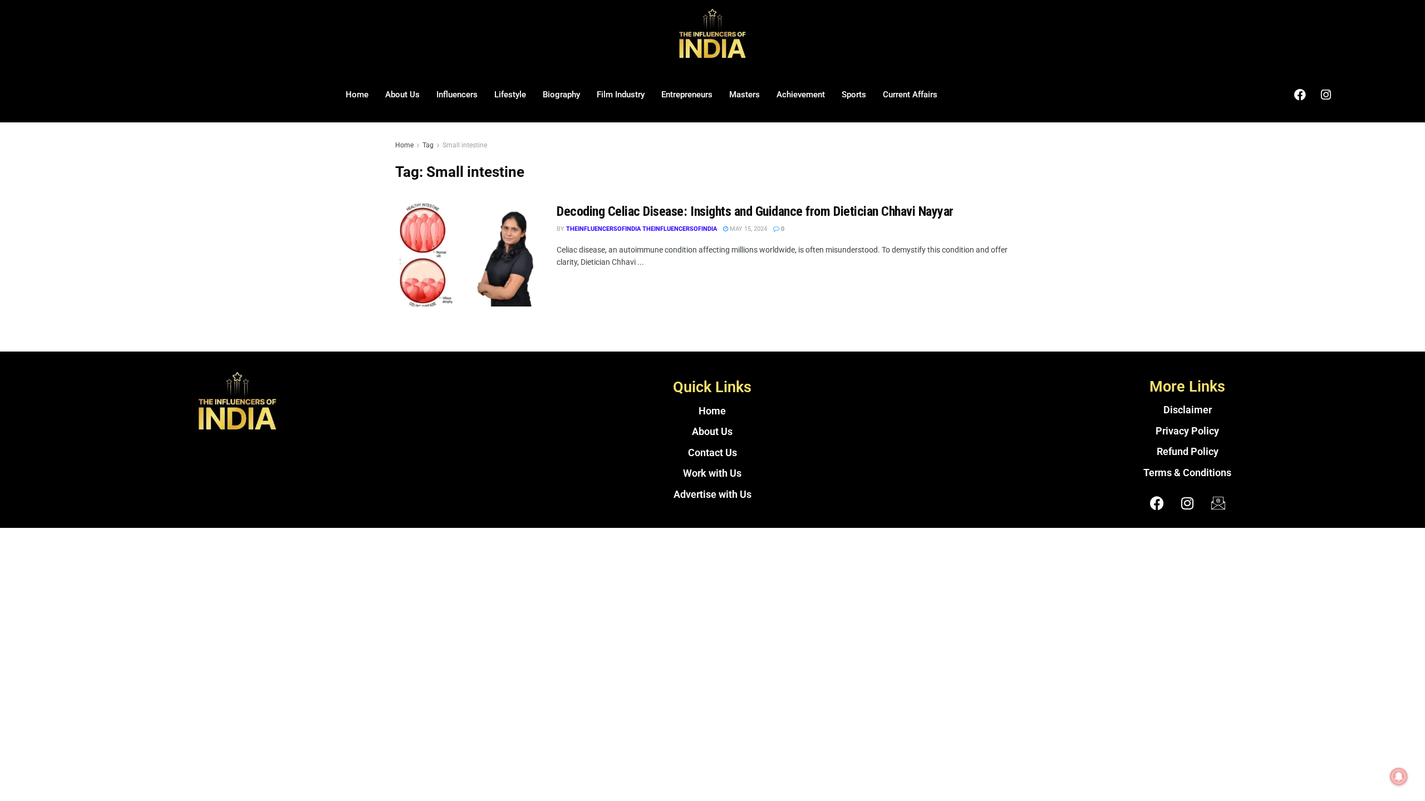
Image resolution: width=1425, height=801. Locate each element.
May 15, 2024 (747, 229)
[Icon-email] (1218, 503)
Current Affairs (910, 95)
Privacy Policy (1187, 431)
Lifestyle (510, 95)
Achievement (801, 95)
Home (357, 95)
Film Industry (621, 95)
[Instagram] (1326, 94)
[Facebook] (1299, 94)
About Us (402, 95)
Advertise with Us (712, 494)
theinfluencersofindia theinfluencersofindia (641, 229)
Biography (561, 95)
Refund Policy (1187, 451)
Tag (428, 145)
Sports (854, 95)
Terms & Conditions (1187, 472)
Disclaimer (1187, 410)
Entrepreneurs (686, 95)
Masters (744, 95)
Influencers (457, 95)
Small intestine (465, 145)
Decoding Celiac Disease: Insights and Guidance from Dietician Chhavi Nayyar (755, 211)
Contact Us (712, 452)
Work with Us (712, 473)
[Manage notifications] (1399, 776)
